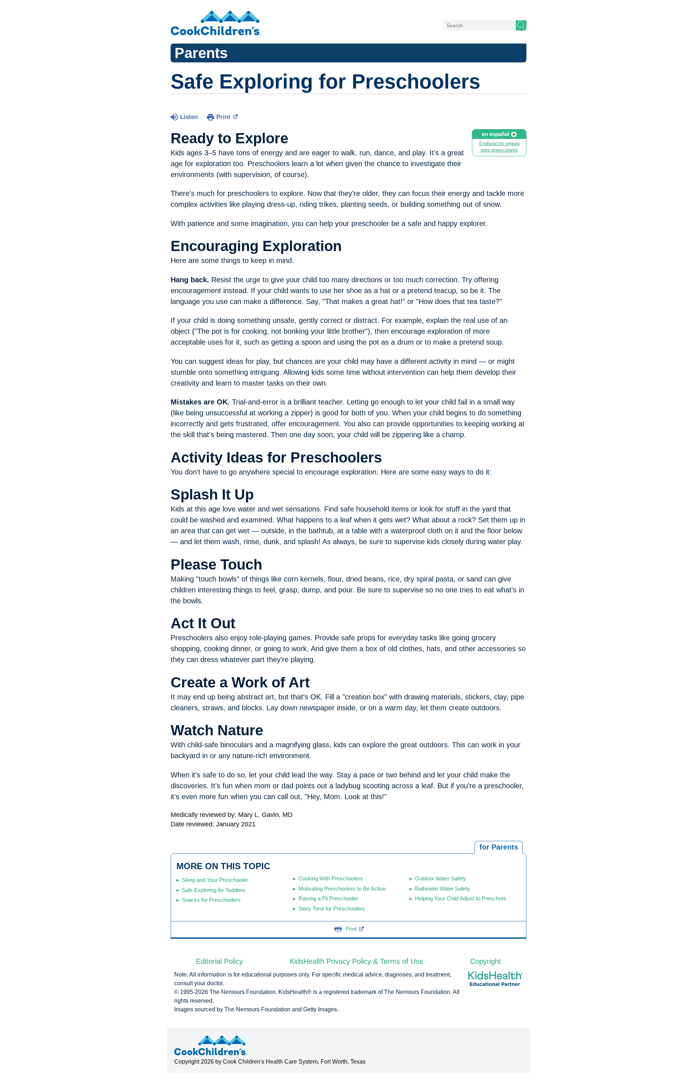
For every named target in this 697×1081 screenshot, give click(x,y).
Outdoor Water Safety (440, 878)
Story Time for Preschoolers (331, 908)
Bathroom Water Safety (442, 888)
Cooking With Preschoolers (330, 878)
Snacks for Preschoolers (211, 900)
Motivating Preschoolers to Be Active (342, 888)
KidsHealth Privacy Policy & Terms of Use (356, 961)
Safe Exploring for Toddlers (213, 890)
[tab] (498, 847)
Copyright (485, 961)
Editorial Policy (219, 961)
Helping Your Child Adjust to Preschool (460, 898)
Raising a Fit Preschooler (328, 898)
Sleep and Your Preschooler (215, 880)
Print (223, 117)
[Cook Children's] (216, 23)
